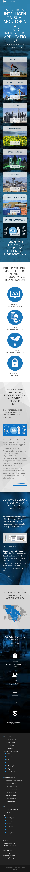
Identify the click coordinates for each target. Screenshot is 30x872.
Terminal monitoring (11, 786)
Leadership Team (11, 821)
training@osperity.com (9, 855)
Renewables (9, 763)
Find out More (20, 483)
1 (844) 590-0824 (7, 843)
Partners (8, 830)
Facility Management (11, 798)
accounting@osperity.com (9, 858)
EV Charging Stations (11, 766)
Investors (8, 823)
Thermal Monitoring (11, 789)
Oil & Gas (8, 754)
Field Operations (10, 801)
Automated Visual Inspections (14, 780)
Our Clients (9, 812)
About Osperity (10, 817)
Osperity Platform (11, 739)
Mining (8, 769)
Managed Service (10, 745)
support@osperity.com (9, 853)
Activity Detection (11, 795)
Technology (9, 748)
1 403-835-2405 (7, 845)
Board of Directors (11, 827)
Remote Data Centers (12, 772)
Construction (9, 757)
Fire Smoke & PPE (11, 792)
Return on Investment (12, 809)
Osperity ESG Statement (12, 833)
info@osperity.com (8, 850)
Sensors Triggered (11, 783)
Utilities (8, 760)
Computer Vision (10, 742)
